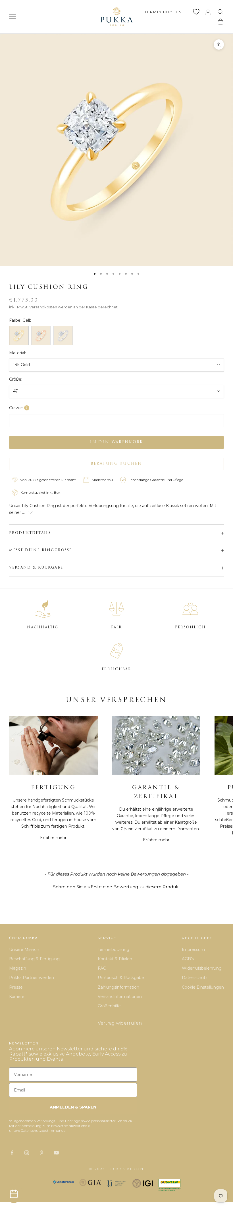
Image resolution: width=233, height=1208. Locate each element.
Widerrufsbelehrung (202, 968)
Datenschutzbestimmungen (44, 1130)
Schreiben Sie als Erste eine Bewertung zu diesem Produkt (116, 886)
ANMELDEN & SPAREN (73, 1107)
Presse (16, 987)
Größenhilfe (109, 1005)
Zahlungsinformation (118, 987)
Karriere (16, 996)
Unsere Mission (24, 949)
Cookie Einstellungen (203, 987)
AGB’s (188, 958)
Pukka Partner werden (31, 977)
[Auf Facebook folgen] (12, 1153)
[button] (116, 886)
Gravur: (16, 407)
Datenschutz (195, 977)
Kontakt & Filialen (115, 958)
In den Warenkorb (116, 442)
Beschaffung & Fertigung (34, 958)
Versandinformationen (120, 996)
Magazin (17, 968)
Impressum (193, 949)
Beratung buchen (116, 464)
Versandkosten (43, 307)
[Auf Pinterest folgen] (41, 1153)
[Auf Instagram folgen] (27, 1153)
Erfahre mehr (53, 837)
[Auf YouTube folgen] (56, 1153)
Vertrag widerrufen (120, 1023)
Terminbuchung (113, 949)
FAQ (102, 968)
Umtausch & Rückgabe (121, 977)
